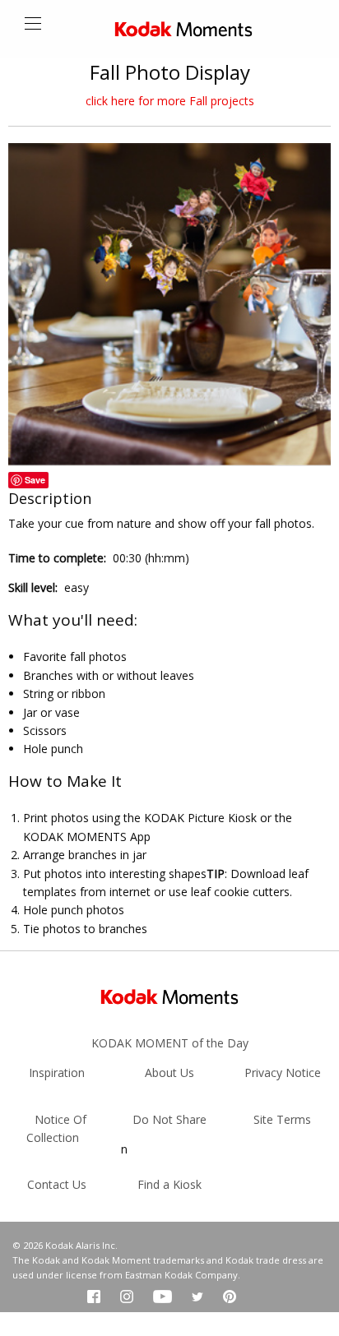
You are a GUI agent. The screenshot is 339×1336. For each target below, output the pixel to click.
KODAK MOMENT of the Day (169, 1043)
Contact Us (56, 1184)
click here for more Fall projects (170, 101)
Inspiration (57, 1072)
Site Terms (282, 1119)
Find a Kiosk (169, 1184)
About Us (169, 1072)
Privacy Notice (282, 1072)
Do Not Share (169, 1119)
